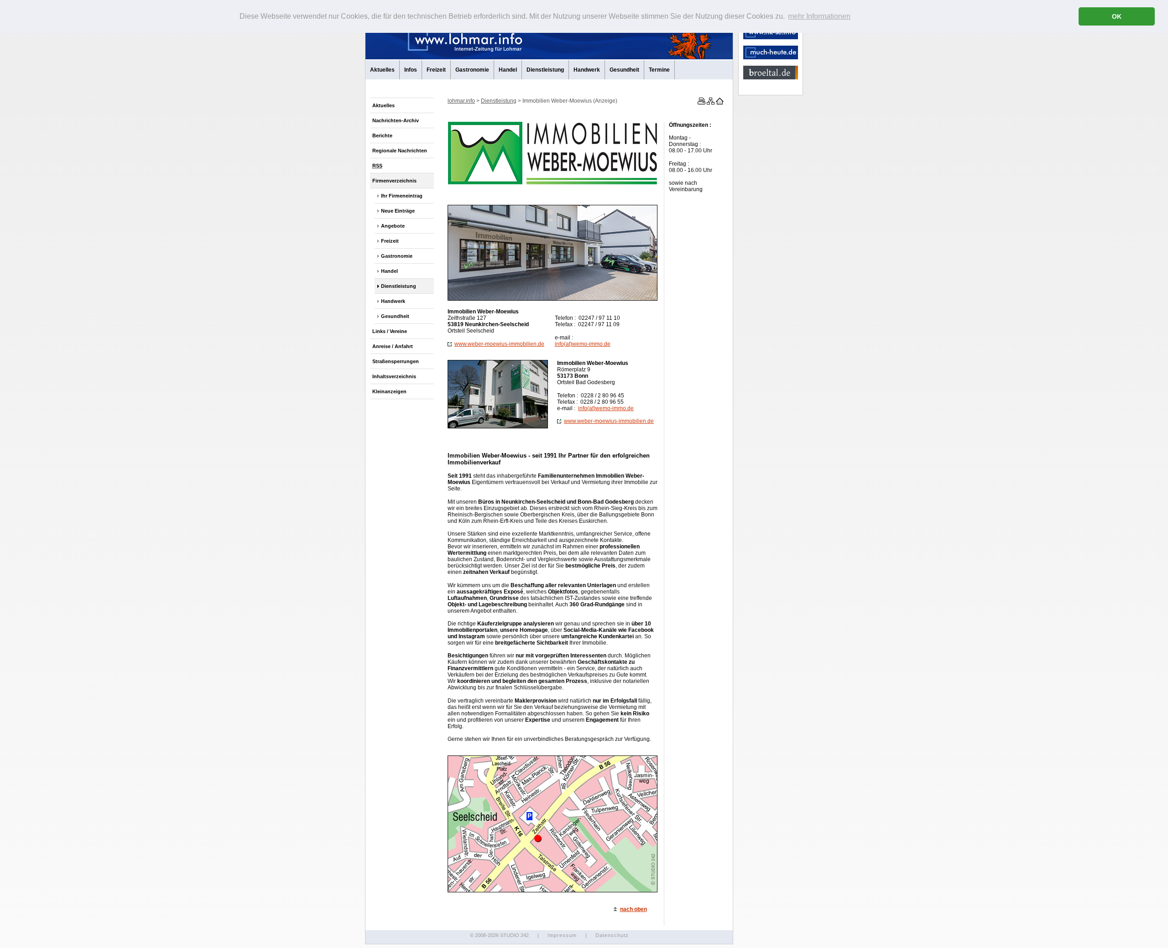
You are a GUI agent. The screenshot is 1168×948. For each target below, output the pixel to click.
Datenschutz (612, 935)
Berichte (382, 135)
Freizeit (436, 70)
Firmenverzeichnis (394, 180)
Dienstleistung (545, 70)
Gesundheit (624, 70)
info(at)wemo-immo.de (582, 344)
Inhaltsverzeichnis (394, 376)
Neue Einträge (398, 211)
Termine (659, 70)
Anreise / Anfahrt (392, 346)
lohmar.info (461, 101)
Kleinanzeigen (389, 391)
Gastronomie (472, 70)
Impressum (562, 935)
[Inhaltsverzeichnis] (709, 102)
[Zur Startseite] (719, 102)
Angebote (393, 226)
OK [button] (1116, 16)
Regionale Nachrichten (399, 150)
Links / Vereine (389, 331)
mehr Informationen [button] (819, 16)
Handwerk (587, 70)
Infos (410, 70)
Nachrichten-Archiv (395, 120)
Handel (508, 70)
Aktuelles (382, 70)
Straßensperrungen (395, 361)
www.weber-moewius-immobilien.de (499, 344)
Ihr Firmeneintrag (401, 195)
